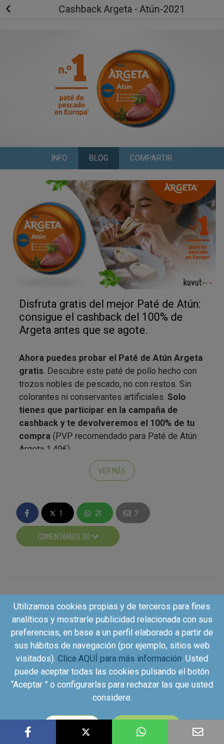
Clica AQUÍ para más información (120, 658)
